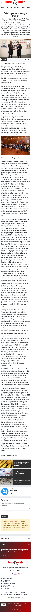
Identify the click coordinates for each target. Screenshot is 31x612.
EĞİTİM (23, 593)
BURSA (3, 8)
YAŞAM (25, 594)
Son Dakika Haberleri (8, 587)
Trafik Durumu (6, 582)
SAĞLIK (4, 594)
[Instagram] (15, 574)
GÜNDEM (4, 593)
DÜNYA (17, 593)
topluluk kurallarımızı (15, 521)
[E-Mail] (11, 494)
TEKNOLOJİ (17, 8)
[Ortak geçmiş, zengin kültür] (15, 48)
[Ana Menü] (1, 3)
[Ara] (28, 3)
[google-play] (19, 598)
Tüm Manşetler (7, 585)
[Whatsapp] (21, 574)
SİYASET (9, 8)
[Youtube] (18, 574)
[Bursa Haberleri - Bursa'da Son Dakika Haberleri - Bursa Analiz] (15, 3)
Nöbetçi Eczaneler (7, 578)
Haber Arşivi (6, 588)
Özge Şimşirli (13, 490)
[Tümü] (29, 538)
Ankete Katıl (5, 556)
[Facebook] (10, 574)
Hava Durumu (6, 580)
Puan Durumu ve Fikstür (9, 583)
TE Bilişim (19, 610)
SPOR (23, 8)
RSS (4, 604)
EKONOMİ (17, 594)
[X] (13, 574)
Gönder (4, 516)
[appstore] (11, 598)
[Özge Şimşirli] (5, 491)
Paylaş (4, 59)
